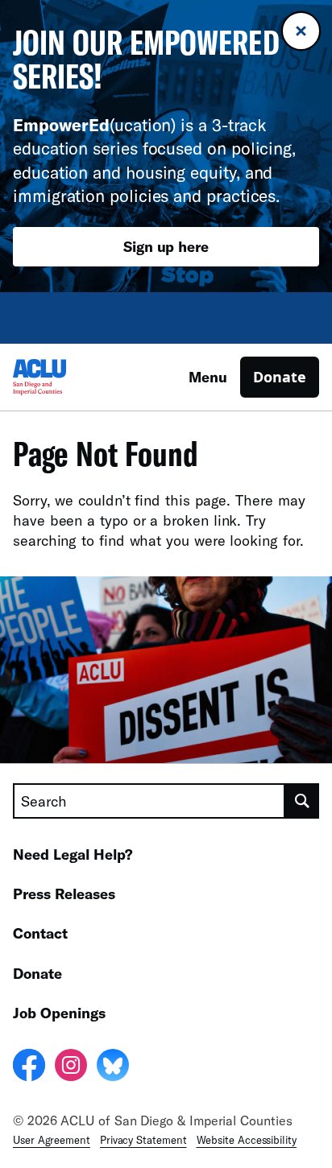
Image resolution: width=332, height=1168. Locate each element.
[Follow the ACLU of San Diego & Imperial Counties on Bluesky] (113, 1067)
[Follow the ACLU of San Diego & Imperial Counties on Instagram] (71, 1067)
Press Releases (64, 893)
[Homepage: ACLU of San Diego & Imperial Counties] (69, 377)
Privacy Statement (143, 1139)
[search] (302, 801)
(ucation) (94, 124)
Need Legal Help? (73, 854)
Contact (40, 933)
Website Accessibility (247, 1139)
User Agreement (51, 1139)
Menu (208, 377)
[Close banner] (301, 31)
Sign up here (166, 246)
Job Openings (59, 1012)
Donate (279, 376)
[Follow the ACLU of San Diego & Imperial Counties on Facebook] (29, 1067)
